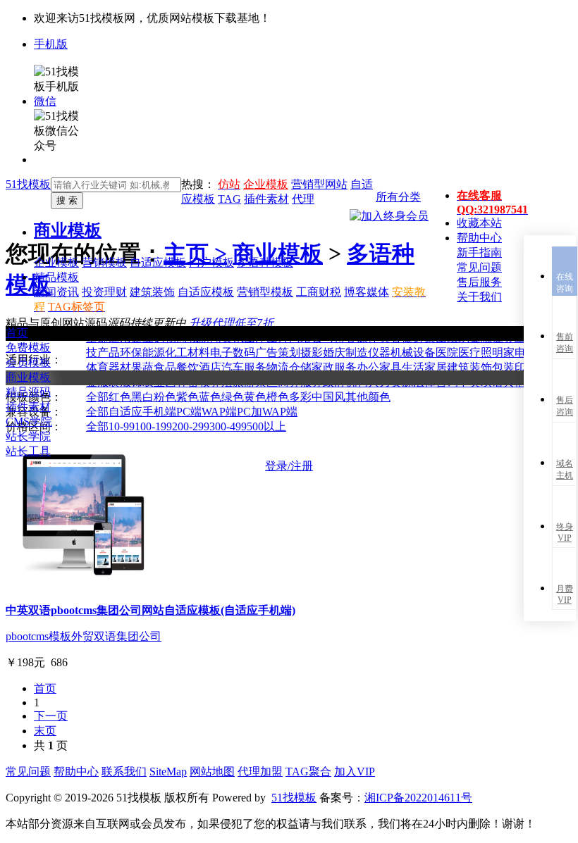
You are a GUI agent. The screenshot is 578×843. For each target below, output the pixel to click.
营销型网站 (319, 184)
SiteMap (168, 772)
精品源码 (28, 392)
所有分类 (398, 197)
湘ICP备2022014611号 (418, 798)
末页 (45, 731)
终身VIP (564, 532)
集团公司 (138, 636)
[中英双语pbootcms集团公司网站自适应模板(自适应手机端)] (83, 586)
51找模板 (28, 184)
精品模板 (56, 277)
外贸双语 (93, 636)
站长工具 (28, 451)
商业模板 (68, 230)
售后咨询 (564, 406)
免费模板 (28, 348)
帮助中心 (76, 772)
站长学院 (28, 436)
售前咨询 (564, 343)
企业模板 (265, 184)
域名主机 (564, 469)
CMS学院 (29, 421)
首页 (17, 333)
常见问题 (28, 772)
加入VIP (354, 772)
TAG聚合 (308, 772)
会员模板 (28, 362)
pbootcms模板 (38, 636)
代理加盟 (260, 772)
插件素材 (28, 407)
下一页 (51, 716)
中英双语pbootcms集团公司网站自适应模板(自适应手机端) (150, 610)
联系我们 (124, 772)
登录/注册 (289, 466)
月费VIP (564, 594)
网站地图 (212, 772)
